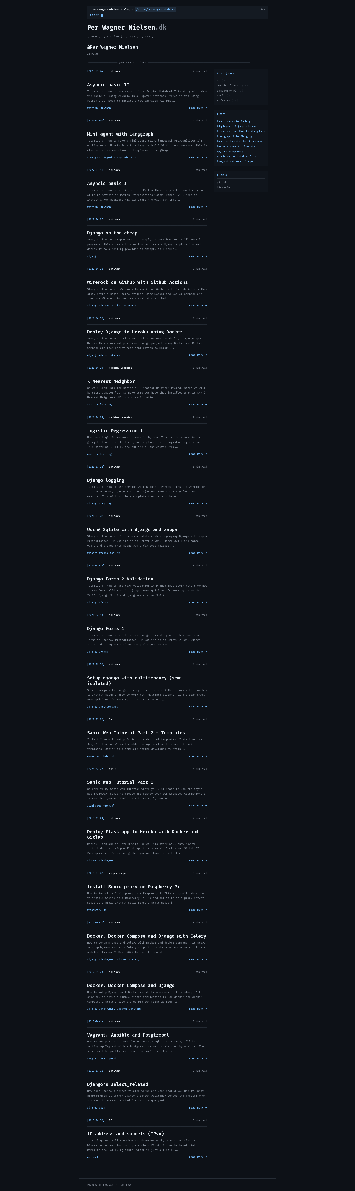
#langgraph (94, 157)
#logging (105, 503)
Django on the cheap (112, 233)
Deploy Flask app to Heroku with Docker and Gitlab (142, 834)
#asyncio (93, 108)
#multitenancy (108, 706)
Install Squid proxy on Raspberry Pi (133, 887)
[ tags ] (132, 36)
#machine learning (99, 404)
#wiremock (129, 305)
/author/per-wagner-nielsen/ (155, 9)
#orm (102, 1107)
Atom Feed (125, 1184)
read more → (198, 107)
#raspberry (94, 910)
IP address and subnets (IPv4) (125, 1134)
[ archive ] (113, 36)
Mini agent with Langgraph (120, 134)
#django (92, 256)
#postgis (135, 1008)
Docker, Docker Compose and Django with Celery (146, 936)
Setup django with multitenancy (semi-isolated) (136, 680)
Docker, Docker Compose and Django (130, 985)
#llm (133, 157)
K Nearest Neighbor (111, 381)
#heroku (116, 355)
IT (218, 80)
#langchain (121, 157)
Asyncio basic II (108, 85)
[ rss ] (147, 36)
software (223, 100)
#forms (103, 602)
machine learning (230, 85)
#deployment (107, 860)
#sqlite (115, 553)
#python (106, 108)
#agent (108, 157)
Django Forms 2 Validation (120, 579)
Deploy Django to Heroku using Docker (134, 332)
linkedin (223, 187)
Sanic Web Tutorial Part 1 (120, 782)
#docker (104, 305)
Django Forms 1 (105, 628)
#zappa (103, 553)
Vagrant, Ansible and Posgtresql (128, 1035)
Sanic (221, 95)
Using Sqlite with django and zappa (132, 530)
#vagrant (93, 1058)
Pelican (108, 1184)
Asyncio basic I (107, 183)
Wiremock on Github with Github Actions (137, 282)
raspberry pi (227, 90)
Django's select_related (117, 1084)
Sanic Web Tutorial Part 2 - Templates (136, 733)
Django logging (105, 480)
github (222, 182)
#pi (106, 910)
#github (116, 305)
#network (93, 1157)
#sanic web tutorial (100, 756)
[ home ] (94, 36)
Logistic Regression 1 (115, 431)
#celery (134, 959)
